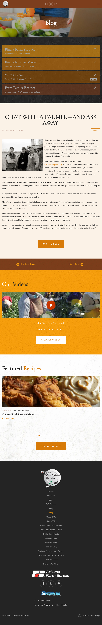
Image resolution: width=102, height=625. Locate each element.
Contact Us (51, 517)
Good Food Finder (59, 605)
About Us (51, 496)
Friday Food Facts (51, 534)
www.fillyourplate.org (53, 164)
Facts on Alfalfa (51, 560)
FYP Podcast (51, 504)
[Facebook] (45, 4)
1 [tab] (39, 329)
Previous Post (27, 264)
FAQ (51, 508)
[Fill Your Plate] (5, 4)
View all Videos (51, 340)
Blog (51, 513)
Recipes (51, 500)
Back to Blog (51, 244)
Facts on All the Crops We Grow (51, 555)
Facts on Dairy (51, 547)
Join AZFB (51, 521)
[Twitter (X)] (51, 4)
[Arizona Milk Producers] (51, 593)
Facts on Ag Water (51, 564)
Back (95, 130)
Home (51, 491)
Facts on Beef (51, 538)
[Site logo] (51, 478)
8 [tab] (57, 329)
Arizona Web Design (91, 615)
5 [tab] (49, 329)
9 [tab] (60, 329)
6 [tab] (52, 329)
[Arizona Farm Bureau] (51, 574)
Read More (8, 418)
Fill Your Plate (23, 615)
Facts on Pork (51, 542)
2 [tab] (41, 329)
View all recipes (51, 446)
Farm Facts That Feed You (51, 530)
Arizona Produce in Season (51, 525)
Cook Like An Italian (43, 600)
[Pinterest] (56, 4)
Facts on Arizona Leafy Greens (51, 551)
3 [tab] (44, 329)
